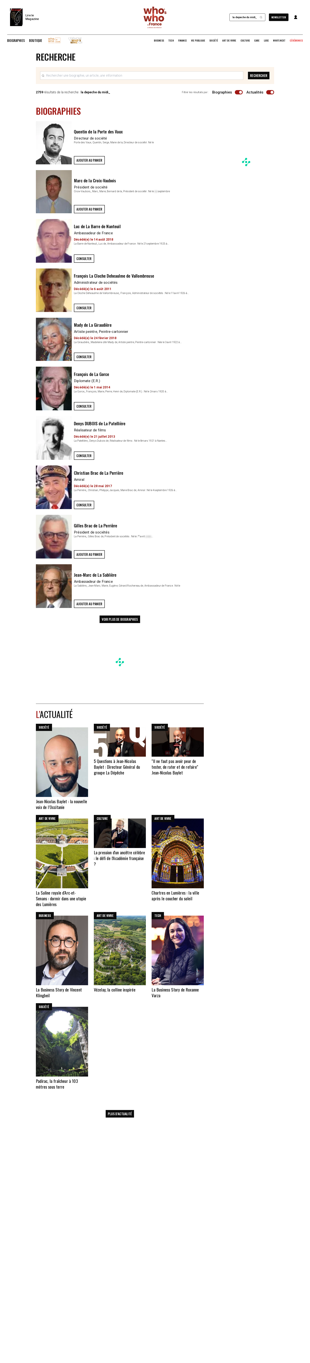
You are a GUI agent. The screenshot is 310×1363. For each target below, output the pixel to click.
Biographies (16, 40)
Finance (182, 40)
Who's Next (279, 40)
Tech (171, 40)
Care (257, 40)
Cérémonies (296, 40)
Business (159, 40)
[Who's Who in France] (155, 17)
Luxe (266, 40)
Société (213, 40)
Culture (245, 40)
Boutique (35, 40)
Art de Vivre (229, 40)
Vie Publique (198, 40)
